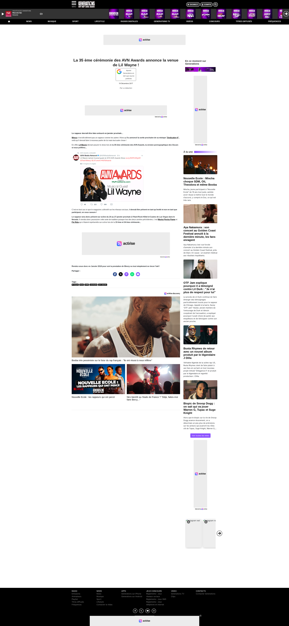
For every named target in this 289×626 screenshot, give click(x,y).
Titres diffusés (244, 21)
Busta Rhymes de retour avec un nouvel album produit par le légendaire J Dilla (199, 353)
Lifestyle (100, 21)
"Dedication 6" (172, 138)
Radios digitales (129, 21)
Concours (214, 21)
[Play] (3, 14)
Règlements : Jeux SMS (156, 599)
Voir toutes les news (200, 435)
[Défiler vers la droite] (219, 533)
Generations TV (162, 21)
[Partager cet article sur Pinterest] (125, 275)
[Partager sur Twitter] (120, 275)
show (81, 285)
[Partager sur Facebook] (114, 275)
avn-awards (103, 285)
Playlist (75, 599)
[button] (194, 533)
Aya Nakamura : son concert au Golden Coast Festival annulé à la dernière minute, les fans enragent (199, 233)
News (29, 21)
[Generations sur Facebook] (135, 611)
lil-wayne (75, 285)
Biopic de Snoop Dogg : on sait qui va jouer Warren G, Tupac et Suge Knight (199, 408)
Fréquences (274, 21)
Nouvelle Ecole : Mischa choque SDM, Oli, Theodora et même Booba (200, 181)
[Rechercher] (215, 4)
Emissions (76, 594)
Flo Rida (75, 222)
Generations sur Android (131, 596)
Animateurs (76, 596)
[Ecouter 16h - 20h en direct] (200, 69)
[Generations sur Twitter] (141, 611)
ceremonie (93, 285)
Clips (173, 596)
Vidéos (189, 21)
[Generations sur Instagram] (154, 611)
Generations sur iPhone (131, 594)
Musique (52, 21)
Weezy (74, 138)
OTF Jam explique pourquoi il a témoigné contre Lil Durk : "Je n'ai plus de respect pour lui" (199, 287)
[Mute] (41, 14)
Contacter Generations (205, 594)
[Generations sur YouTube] (147, 611)
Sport (75, 21)
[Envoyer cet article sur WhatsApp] (131, 275)
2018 (86, 285)
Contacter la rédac (105, 604)
